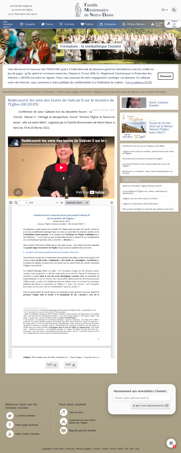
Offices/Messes (136, 24)
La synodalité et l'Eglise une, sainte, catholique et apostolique (144, 192)
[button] (52, 365)
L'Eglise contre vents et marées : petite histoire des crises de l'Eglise (148, 152)
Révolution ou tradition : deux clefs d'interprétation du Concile (147, 172)
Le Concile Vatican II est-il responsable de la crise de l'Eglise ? (146, 165)
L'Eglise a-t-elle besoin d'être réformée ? (140, 203)
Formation (110, 24)
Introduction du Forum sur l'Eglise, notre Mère (143, 146)
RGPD (120, 448)
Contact (96, 448)
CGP (132, 448)
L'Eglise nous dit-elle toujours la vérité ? (140, 198)
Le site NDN (159, 24)
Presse (113, 448)
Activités (69, 24)
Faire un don (174, 24)
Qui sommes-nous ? (8, 24)
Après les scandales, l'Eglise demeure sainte (142, 185)
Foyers (49, 24)
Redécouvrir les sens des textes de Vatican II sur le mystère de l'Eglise (146, 179)
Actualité (30, 24)
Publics (89, 24)
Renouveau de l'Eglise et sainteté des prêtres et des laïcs (147, 209)
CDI (126, 448)
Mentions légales (83, 448)
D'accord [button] (165, 76)
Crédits (105, 448)
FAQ (137, 448)
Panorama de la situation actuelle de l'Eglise (142, 158)
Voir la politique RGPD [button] (138, 82)
